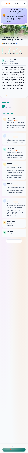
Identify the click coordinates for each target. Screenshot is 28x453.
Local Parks (9, 94)
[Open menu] (24, 3)
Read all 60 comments (14, 241)
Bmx (3, 94)
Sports (4, 27)
